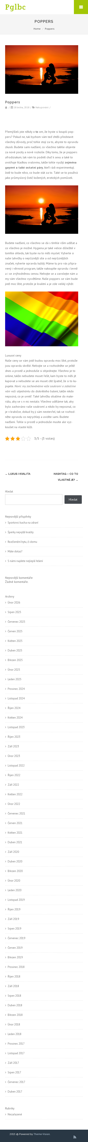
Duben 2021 (15, 842)
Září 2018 (13, 986)
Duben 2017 (15, 1091)
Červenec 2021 (16, 813)
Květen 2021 (15, 832)
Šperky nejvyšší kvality (21, 532)
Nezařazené (15, 1114)
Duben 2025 (15, 650)
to (37, 132)
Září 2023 (13, 746)
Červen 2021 (15, 823)
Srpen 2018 (14, 996)
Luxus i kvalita (17, 473)
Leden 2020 (14, 890)
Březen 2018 (15, 1015)
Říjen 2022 (14, 775)
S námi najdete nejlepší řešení (25, 561)
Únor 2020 (14, 880)
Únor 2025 (14, 669)
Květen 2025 (15, 641)
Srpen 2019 (14, 928)
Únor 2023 (14, 756)
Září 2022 (13, 785)
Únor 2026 (14, 602)
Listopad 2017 (16, 1053)
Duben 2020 (15, 861)
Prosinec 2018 (16, 967)
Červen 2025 (15, 631)
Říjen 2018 (14, 976)
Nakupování (41, 107)
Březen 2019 (15, 957)
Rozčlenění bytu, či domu (22, 542)
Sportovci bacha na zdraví (23, 522)
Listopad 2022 (16, 765)
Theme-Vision (42, 1134)
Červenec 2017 (16, 1082)
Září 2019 (13, 919)
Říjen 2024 (14, 708)
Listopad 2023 (16, 727)
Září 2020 (13, 852)
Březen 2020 (15, 871)
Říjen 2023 (14, 737)
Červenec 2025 (16, 622)
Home (37, 28)
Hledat (9, 491)
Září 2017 (13, 1063)
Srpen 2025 (14, 612)
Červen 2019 (15, 948)
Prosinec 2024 (16, 689)
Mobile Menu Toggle (81, 7)
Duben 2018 (15, 1005)
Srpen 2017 (14, 1072)
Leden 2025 (14, 679)
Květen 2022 (15, 794)
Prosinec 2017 (16, 1043)
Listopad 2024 (16, 698)
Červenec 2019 (16, 938)
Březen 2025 (15, 660)
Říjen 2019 (14, 909)
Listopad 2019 (16, 900)
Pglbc (15, 7)
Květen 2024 (15, 717)
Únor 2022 (14, 804)
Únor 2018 (14, 1024)
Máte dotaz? (15, 551)
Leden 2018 (14, 1034)
